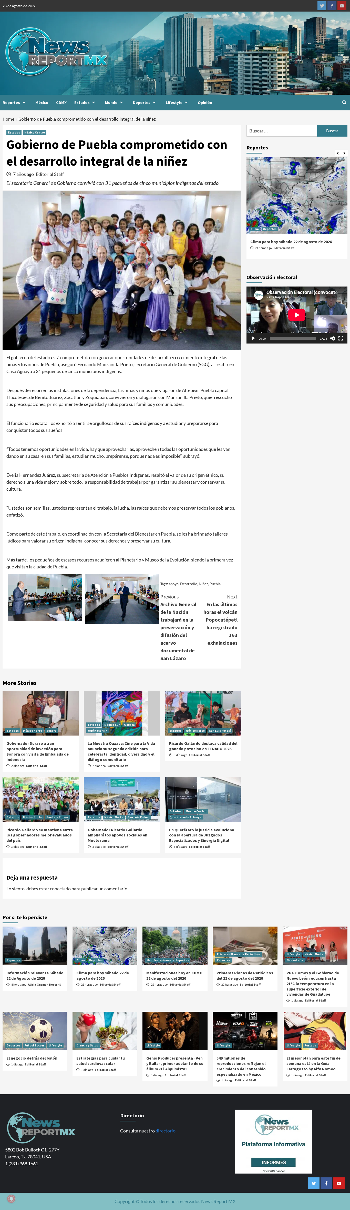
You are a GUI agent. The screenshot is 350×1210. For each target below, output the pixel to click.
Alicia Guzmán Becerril (44, 984)
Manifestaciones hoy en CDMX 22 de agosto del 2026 (174, 975)
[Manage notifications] (11, 1199)
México (41, 102)
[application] (296, 315)
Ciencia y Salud (87, 1045)
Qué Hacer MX (97, 730)
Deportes (141, 102)
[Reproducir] (253, 338)
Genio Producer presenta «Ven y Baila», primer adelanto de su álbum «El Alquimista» (174, 1063)
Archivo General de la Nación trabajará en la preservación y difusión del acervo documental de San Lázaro (178, 627)
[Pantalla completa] (340, 338)
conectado (60, 888)
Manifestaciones (159, 960)
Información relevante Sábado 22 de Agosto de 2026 (35, 975)
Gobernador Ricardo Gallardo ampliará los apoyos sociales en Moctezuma (117, 835)
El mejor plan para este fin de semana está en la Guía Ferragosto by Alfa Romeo (313, 1063)
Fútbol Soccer (34, 1045)
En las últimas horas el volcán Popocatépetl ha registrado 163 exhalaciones (220, 619)
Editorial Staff (50, 174)
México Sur (112, 725)
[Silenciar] (332, 338)
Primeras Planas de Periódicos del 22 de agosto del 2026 (245, 975)
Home (8, 119)
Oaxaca (129, 725)
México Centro (34, 132)
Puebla (215, 584)
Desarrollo (188, 584)
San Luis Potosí (220, 730)
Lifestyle (174, 102)
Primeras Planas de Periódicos (239, 954)
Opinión (205, 102)
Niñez (203, 584)
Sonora (51, 730)
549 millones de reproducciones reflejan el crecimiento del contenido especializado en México (241, 1065)
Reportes (11, 102)
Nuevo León (295, 960)
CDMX (61, 102)
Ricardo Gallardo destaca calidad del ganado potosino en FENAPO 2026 (203, 746)
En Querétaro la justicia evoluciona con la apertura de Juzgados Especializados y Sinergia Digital (201, 835)
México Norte (32, 730)
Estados (82, 102)
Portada (310, 1045)
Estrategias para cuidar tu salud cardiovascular (100, 1060)
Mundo (111, 102)
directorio (166, 1130)
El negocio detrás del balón (31, 1058)
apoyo (174, 584)
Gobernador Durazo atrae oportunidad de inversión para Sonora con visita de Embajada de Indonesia (37, 751)
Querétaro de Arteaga (185, 817)
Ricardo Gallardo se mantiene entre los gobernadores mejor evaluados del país (39, 835)
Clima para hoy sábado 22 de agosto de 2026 (291, 241)
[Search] (344, 102)
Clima (255, 229)
